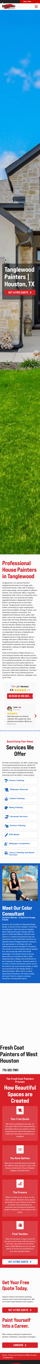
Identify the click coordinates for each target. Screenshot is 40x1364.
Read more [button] (11, 724)
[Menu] (36, 6)
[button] (20, 292)
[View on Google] (9, 708)
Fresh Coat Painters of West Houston (22, 1355)
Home (4, 1355)
